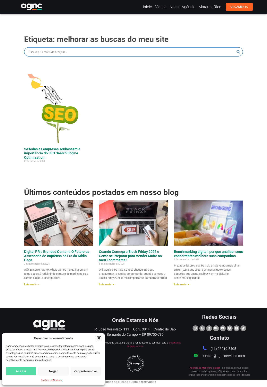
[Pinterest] (230, 328)
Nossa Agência (182, 6)
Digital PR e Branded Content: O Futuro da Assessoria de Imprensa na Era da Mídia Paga (56, 256)
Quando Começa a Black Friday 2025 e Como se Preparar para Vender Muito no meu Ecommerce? (130, 256)
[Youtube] (223, 328)
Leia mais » (31, 284)
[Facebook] (202, 328)
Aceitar (21, 371)
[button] (99, 338)
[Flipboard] (236, 328)
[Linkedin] (209, 328)
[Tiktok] (243, 328)
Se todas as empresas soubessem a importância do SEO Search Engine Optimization (52, 153)
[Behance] (216, 328)
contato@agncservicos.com (223, 356)
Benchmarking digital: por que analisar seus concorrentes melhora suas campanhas (208, 254)
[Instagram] (195, 328)
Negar (53, 371)
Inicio (147, 6)
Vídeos (161, 6)
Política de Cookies (51, 380)
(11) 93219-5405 (223, 349)
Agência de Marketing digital (205, 368)
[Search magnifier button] (238, 52)
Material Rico (210, 6)
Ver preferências (86, 371)
